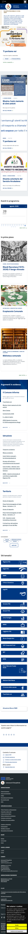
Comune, (5, 264)
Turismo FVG (6, 604)
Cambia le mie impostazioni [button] (17, 931)
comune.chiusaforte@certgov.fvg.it (10, 871)
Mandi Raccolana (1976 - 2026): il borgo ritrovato (14, 268)
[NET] (22, 653)
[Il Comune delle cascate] (22, 688)
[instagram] (4, 917)
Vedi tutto (23, 228)
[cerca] (25, 6)
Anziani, (4, 176)
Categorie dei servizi (6, 806)
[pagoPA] (22, 594)
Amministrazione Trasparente (9, 875)
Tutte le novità (7, 62)
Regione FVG (6, 562)
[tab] (1, 224)
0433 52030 (13, 759)
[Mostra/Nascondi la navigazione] (2, 6)
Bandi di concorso (5, 880)
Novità (2, 834)
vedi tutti (14, 545)
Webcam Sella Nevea (9, 680)
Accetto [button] (16, 925)
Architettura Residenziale (13, 264)
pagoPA (5, 589)
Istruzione (7, 435)
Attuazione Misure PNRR (10, 708)
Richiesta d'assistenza (6, 896)
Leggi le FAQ (8, 755)
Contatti (3, 856)
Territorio (7, 491)
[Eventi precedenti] (2, 206)
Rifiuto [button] (16, 928)
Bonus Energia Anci (8, 638)
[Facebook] (2, 917)
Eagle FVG (6, 569)
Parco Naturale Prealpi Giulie (9, 667)
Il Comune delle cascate (10, 687)
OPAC (4, 659)
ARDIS (4, 624)
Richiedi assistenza (10, 757)
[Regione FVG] (22, 562)
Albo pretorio (4, 881)
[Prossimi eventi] (25, 206)
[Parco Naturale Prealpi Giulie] (22, 670)
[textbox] (11, 735)
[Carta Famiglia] (22, 618)
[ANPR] (22, 576)
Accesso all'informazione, (13, 351)
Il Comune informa (7, 98)
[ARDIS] (22, 625)
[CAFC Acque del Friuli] (22, 646)
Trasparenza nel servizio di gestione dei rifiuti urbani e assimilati (13, 892)
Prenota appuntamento (11, 762)
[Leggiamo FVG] (22, 632)
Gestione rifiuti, (6, 308)
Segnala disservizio (10, 767)
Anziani (4, 138)
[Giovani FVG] (22, 611)
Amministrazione (5, 787)
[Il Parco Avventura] (22, 583)
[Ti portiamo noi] (22, 695)
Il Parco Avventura (8, 583)
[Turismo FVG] (22, 604)
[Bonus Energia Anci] (22, 639)
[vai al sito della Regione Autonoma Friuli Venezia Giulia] (4, 1)
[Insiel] (3, 932)
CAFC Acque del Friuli (9, 645)
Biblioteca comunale (12, 355)
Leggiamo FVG (7, 631)
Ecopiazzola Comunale (13, 311)
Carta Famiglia (7, 618)
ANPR (4, 576)
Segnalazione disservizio (6, 900)
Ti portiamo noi (9, 51)
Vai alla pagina (7, 110)
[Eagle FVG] (22, 569)
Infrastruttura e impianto (16, 308)
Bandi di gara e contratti (6, 879)
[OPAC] (22, 659)
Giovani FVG (6, 611)
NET (4, 652)
